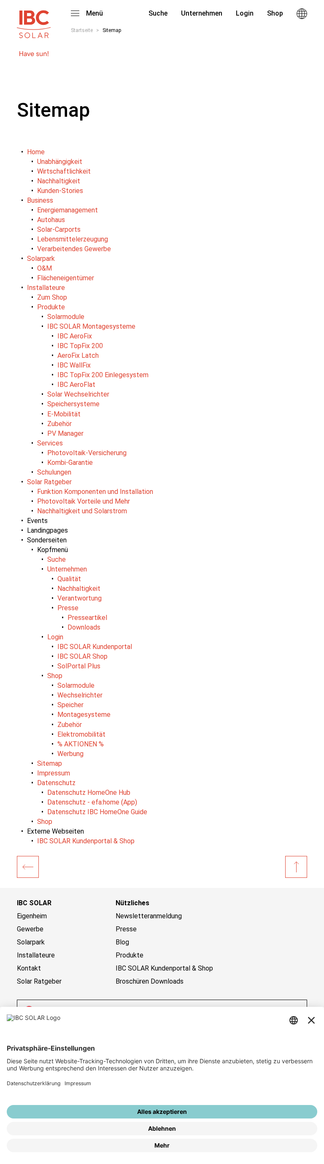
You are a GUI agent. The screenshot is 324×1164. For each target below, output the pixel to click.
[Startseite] (28, 867)
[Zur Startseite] (34, 20)
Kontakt (29, 968)
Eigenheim (32, 916)
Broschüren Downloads (150, 981)
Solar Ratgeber (39, 981)
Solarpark (31, 942)
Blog (122, 942)
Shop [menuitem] (275, 13)
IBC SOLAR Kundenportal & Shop (164, 968)
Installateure (36, 955)
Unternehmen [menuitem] (201, 13)
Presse (126, 929)
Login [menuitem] (245, 13)
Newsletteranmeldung (149, 916)
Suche (157, 13)
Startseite (82, 30)
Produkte (129, 955)
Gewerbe (30, 929)
